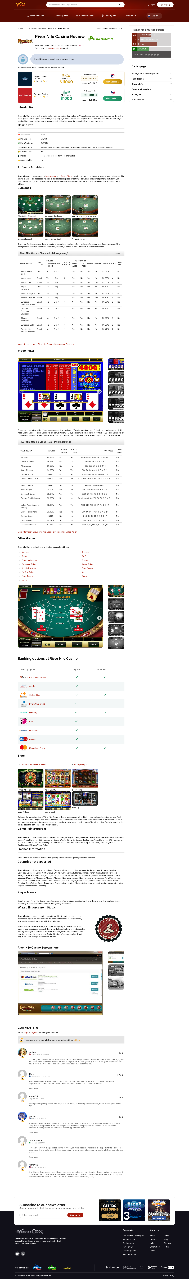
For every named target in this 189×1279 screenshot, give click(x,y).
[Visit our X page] (23, 1254)
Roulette (85, 552)
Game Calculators (130, 1239)
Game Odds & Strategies (133, 1236)
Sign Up (167, 5)
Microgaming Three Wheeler (34, 764)
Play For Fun (128, 1247)
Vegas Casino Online (40, 78)
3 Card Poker (87, 564)
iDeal (31, 722)
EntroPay (33, 713)
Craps (24, 556)
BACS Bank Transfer (38, 677)
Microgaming (51, 176)
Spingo (85, 560)
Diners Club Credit (37, 704)
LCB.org (77, 1040)
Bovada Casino (41, 94)
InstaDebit (33, 730)
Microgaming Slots (81, 764)
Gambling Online (130, 1250)
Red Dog (25, 580)
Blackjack (136, 94)
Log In (152, 5)
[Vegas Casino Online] (134, 1210)
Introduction (138, 78)
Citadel (32, 686)
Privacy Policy (168, 1276)
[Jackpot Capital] (159, 1210)
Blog (166, 1239)
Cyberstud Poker (29, 564)
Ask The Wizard (129, 1254)
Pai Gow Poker (28, 572)
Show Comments (102, 39)
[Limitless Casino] (110, 1210)
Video (166, 1236)
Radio (152, 1250)
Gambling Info (128, 1243)
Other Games (87, 568)
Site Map (167, 1243)
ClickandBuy (34, 695)
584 (47, 97)
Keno (84, 572)
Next (99, 390)
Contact (153, 1239)
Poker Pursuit (27, 576)
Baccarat (25, 552)
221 (46, 81)
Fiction (166, 1247)
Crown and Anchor (29, 560)
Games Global (66, 176)
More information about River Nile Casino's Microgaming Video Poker (47, 532)
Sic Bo (84, 556)
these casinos (55, 48)
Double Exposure (29, 568)
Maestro (32, 739)
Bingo (84, 576)
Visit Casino (112, 82)
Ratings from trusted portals (145, 73)
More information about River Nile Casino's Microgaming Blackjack (46, 344)
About (152, 1236)
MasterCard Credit (37, 748)
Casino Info (137, 84)
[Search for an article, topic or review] (120, 5)
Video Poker (138, 100)
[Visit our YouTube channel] (17, 1254)
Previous (21, 390)
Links (152, 1243)
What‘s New (155, 1247)
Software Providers (141, 89)
